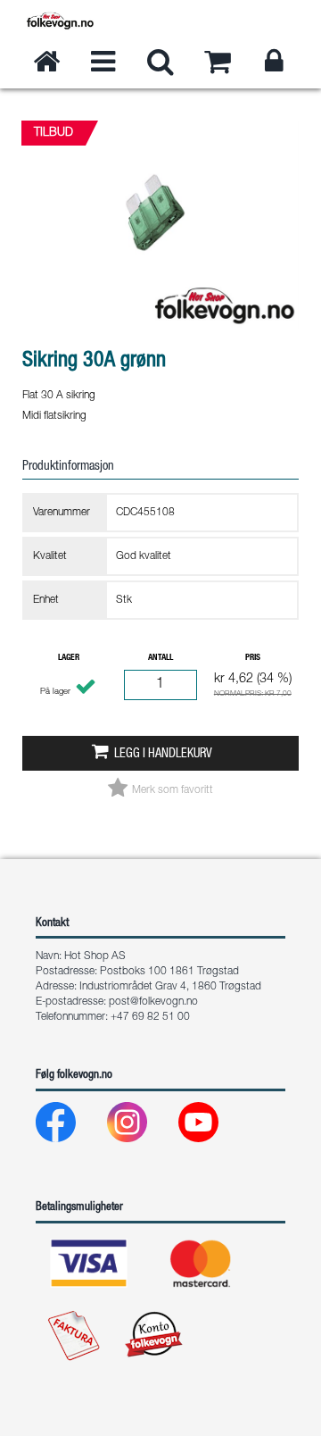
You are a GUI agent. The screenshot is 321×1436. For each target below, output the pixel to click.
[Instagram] (141, 1126)
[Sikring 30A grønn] (160, 343)
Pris (252, 658)
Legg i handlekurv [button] (163, 754)
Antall (160, 658)
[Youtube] (212, 1126)
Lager (68, 658)
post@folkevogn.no (153, 1002)
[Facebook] (70, 1126)
